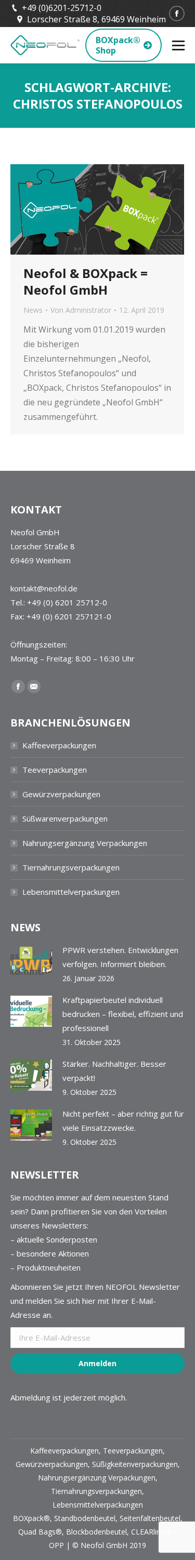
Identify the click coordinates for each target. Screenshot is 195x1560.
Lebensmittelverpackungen (71, 892)
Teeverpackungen (54, 769)
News (33, 310)
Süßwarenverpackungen (65, 818)
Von (80, 310)
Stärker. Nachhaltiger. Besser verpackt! (114, 1071)
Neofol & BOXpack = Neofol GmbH (85, 281)
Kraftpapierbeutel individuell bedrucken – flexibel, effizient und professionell (122, 1014)
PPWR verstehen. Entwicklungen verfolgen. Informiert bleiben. (120, 957)
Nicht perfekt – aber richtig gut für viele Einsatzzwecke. (123, 1120)
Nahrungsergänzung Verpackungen (84, 843)
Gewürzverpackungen (61, 794)
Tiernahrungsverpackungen (71, 867)
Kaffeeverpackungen (59, 745)
